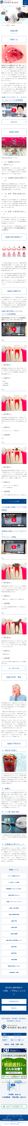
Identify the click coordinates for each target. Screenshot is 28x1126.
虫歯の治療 (14, 927)
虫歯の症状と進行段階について (14, 940)
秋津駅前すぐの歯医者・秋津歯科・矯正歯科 (14, 1115)
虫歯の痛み (14, 946)
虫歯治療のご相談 (14, 972)
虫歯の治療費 (14, 933)
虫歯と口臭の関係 (14, 908)
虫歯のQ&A (14, 122)
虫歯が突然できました (14, 895)
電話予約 (14, 1008)
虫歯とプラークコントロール (14, 901)
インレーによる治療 (14, 501)
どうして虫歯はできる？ (14, 875)
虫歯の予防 (14, 921)
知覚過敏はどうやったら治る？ (14, 888)
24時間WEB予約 (14, 1001)
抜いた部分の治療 (14, 668)
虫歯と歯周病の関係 (14, 914)
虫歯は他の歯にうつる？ (14, 966)
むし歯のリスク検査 (14, 882)
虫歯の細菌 (14, 959)
